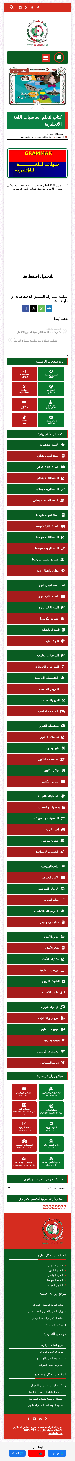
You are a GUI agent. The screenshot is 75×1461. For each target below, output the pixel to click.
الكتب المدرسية (50, 866)
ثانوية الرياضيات (51, 629)
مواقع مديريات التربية (52, 1324)
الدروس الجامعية (49, 688)
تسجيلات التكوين (49, 736)
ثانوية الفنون (52, 640)
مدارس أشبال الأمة (48, 570)
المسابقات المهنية (48, 796)
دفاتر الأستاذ (52, 947)
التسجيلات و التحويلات (46, 818)
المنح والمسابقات (50, 700)
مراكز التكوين (52, 770)
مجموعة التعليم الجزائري (50, 1365)
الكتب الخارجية (50, 877)
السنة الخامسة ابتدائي (46, 500)
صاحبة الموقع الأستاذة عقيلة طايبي (45, 1405)
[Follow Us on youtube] (40, 1418)
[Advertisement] (37, 235)
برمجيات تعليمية (49, 970)
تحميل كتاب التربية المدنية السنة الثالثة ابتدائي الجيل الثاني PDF (37, 95)
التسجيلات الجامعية (48, 655)
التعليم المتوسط (55, 1280)
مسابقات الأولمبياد (48, 1051)
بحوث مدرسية (51, 1040)
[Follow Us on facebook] (28, 1418)
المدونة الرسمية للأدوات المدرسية (46, 1398)
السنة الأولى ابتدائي (48, 455)
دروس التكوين (50, 781)
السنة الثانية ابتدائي (48, 466)
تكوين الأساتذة (50, 992)
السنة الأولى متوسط (48, 514)
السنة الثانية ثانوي (48, 596)
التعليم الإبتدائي (55, 1265)
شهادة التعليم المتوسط (45, 559)
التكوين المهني (55, 1285)
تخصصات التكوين (48, 759)
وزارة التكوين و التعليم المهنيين (47, 1318)
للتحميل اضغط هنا (38, 276)
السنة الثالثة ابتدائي (48, 478)
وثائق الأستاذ (51, 936)
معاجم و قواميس (49, 922)
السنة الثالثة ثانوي (48, 607)
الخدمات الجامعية (48, 711)
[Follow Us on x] (46, 1418)
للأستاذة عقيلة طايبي (51, 1430)
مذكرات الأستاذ (50, 958)
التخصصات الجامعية (47, 677)
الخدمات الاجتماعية (47, 851)
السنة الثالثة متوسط (47, 537)
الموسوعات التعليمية (46, 910)
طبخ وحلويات (52, 748)
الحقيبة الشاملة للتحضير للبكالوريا (46, 1392)
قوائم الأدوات (51, 899)
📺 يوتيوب (37, 1453)
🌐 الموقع (17, 1453)
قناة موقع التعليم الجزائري (50, 1358)
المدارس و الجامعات (47, 666)
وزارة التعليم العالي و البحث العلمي (45, 1311)
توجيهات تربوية (27, 137)
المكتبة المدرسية (45, 137)
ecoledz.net (56, 1433)
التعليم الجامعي (55, 1275)
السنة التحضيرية (49, 444)
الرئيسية (60, 137)
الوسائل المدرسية (48, 888)
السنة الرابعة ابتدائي (47, 489)
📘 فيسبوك (57, 1453)
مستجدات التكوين (49, 725)
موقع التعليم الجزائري (52, 1345)
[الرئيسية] (59, 57)
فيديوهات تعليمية (49, 1029)
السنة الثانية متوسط (47, 526)
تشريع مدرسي (50, 840)
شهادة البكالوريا (49, 618)
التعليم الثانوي (56, 1270)
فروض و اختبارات (48, 1018)
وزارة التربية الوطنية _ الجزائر (48, 1305)
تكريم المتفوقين (49, 1062)
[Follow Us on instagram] (34, 1418)
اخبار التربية (52, 829)
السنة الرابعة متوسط (47, 548)
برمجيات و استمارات (48, 807)
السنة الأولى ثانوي (49, 585)
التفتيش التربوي (51, 981)
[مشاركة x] (33, 308)
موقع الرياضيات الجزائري (50, 1352)
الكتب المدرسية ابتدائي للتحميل (47, 1385)
